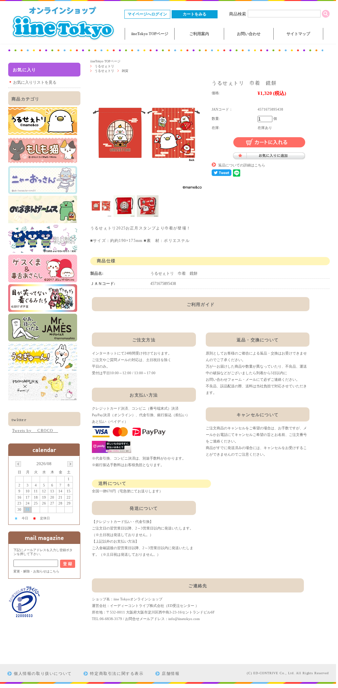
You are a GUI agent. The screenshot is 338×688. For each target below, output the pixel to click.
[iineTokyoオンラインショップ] (62, 41)
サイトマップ (298, 34)
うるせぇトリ (104, 66)
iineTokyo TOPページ (149, 34)
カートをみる (194, 14)
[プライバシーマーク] (24, 616)
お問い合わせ (249, 34)
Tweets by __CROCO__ (35, 430)
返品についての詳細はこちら (241, 165)
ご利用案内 (199, 34)
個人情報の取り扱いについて (43, 673)
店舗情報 (171, 673)
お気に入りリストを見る (34, 82)
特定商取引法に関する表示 (116, 673)
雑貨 (125, 71)
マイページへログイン (147, 14)
